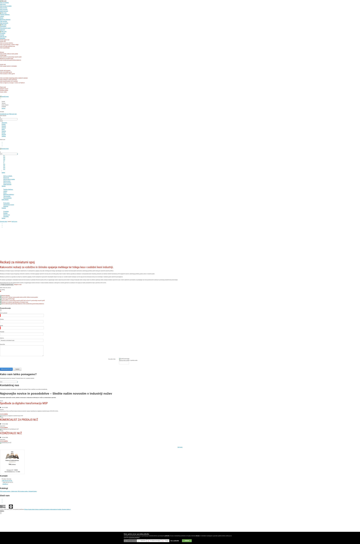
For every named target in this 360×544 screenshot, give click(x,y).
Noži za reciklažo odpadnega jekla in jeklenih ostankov (14, 78)
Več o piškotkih (174, 540)
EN (4, 157)
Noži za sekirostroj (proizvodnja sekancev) (10, 60)
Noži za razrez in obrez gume (7, 73)
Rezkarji (2, 52)
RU (4, 167)
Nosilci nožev (3, 92)
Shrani (187, 540)
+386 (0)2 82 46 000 (7, 480)
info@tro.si (5, 484)
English (4, 124)
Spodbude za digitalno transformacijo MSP (24, 403)
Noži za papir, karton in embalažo (8, 66)
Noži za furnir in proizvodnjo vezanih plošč (10, 57)
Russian (4, 134)
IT (3, 162)
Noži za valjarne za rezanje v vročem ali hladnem (12, 83)
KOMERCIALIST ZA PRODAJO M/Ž (19, 419)
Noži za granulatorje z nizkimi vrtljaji (9, 44)
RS (4, 169)
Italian (3, 129)
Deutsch (4, 126)
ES (4, 164)
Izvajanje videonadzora (51, 509)
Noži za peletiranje (5, 48)
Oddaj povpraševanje (6, 369)
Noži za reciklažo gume (6, 72)
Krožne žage (3, 55)
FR (4, 166)
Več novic (180, 447)
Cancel (17, 369)
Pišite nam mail (13, 114)
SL (4, 155)
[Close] (1, 310)
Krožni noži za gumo (5, 70)
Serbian (4, 136)
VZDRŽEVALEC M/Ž (11, 433)
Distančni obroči (4, 89)
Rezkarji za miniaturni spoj (6, 58)
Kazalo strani (31, 509)
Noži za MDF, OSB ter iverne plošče (9, 54)
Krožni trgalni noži (4, 40)
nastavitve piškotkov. (134, 537)
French (3, 132)
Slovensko (4, 122)
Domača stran (3, 221)
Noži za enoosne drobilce (6, 43)
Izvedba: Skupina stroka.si (64, 509)
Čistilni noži (3, 87)
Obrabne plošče (4, 90)
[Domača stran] (4, 96)
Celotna (4, 414)
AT (4, 160)
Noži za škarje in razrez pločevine (8, 79)
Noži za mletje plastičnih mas (7, 46)
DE (4, 159)
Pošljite (7, 284)
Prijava (26, 509)
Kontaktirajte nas (4, 114)
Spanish (4, 131)
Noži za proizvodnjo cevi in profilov (9, 81)
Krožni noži (3, 41)
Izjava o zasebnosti (40, 509)
